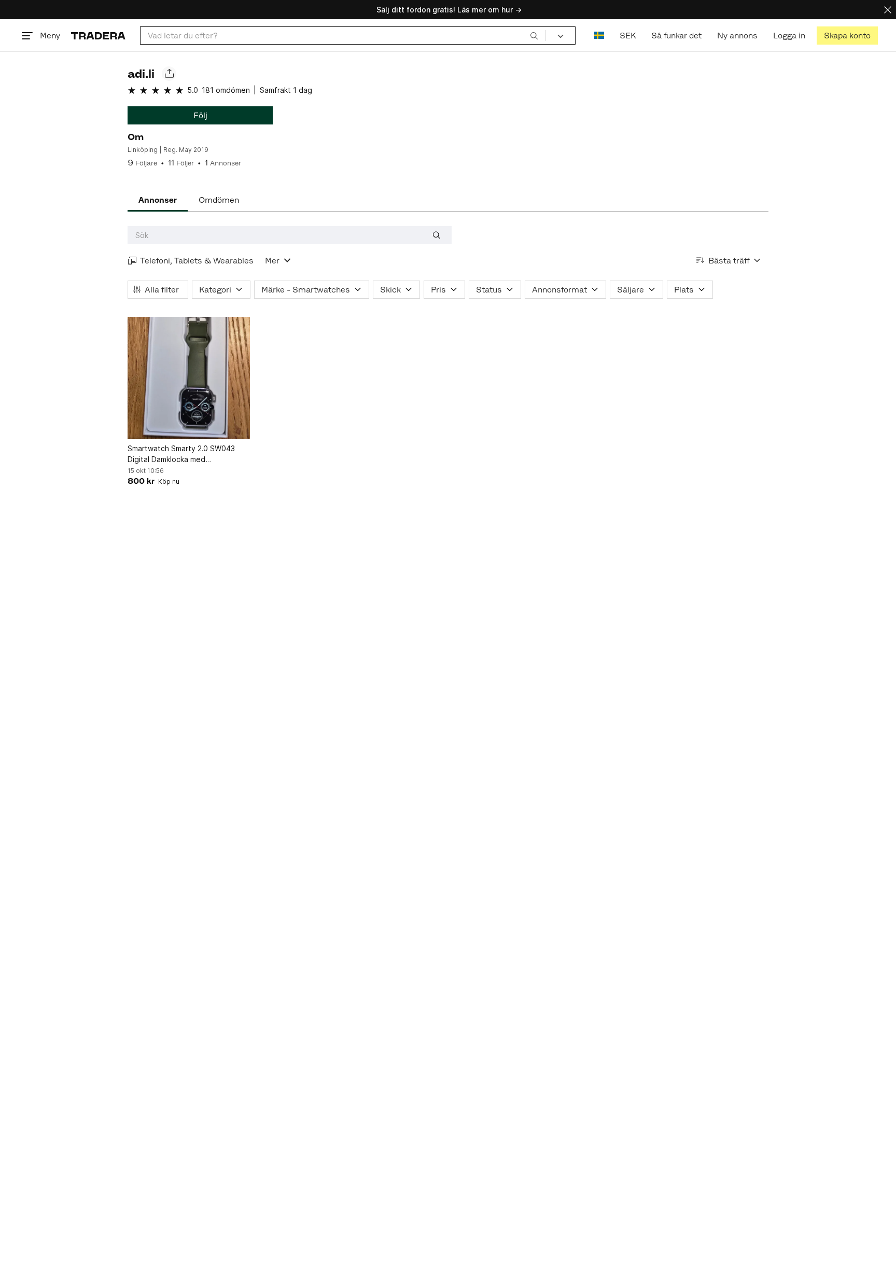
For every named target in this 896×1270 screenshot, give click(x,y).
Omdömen (219, 200)
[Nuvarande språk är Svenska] (599, 35)
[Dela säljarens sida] (169, 73)
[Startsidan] (98, 35)
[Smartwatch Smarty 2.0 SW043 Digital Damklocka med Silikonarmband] (189, 378)
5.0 (192, 90)
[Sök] (534, 35)
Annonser (157, 200)
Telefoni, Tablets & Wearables (197, 260)
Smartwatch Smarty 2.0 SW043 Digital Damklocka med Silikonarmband (181, 454)
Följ (200, 115)
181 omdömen (226, 90)
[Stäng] (887, 10)
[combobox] (343, 35)
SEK (628, 35)
